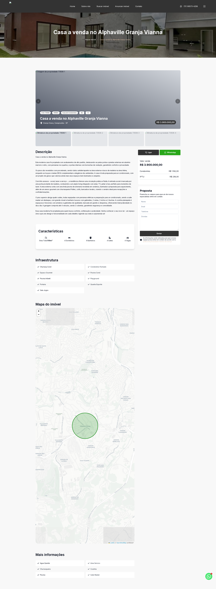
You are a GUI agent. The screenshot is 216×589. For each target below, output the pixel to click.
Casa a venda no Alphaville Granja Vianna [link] (115, 40)
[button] (38, 101)
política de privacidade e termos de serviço (157, 241)
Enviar (159, 233)
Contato (138, 6)
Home (72, 6)
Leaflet (112, 543)
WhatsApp (171, 152)
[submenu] (204, 6)
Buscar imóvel (103, 6)
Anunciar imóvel (122, 6)
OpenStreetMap (121, 543)
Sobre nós (85, 6)
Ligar (150, 152)
